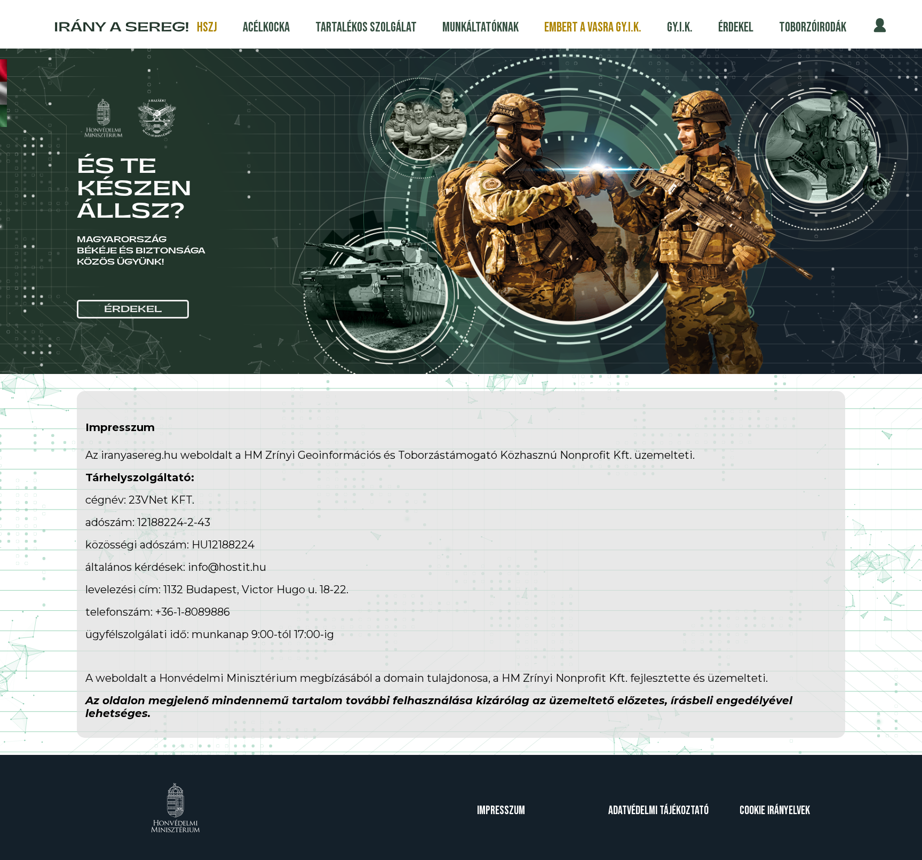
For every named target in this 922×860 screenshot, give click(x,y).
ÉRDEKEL (133, 309)
